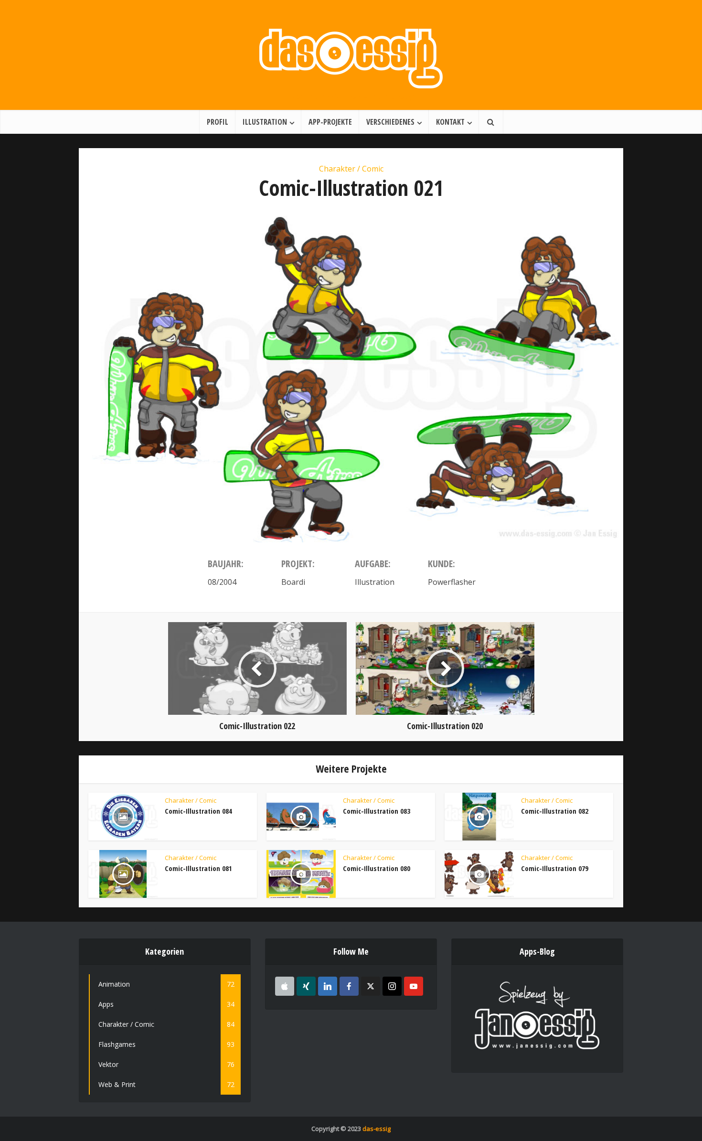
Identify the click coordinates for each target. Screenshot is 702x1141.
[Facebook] (349, 986)
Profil (217, 122)
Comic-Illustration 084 (198, 811)
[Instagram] (392, 986)
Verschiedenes (390, 122)
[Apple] (284, 986)
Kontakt (450, 122)
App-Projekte (330, 122)
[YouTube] (413, 986)
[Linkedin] (327, 986)
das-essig (376, 1128)
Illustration (265, 122)
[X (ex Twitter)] (370, 986)
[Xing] (306, 986)
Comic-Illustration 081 (198, 868)
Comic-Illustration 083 (376, 811)
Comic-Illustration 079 (554, 868)
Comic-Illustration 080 (376, 868)
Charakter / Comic (351, 168)
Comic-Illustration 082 (554, 811)
